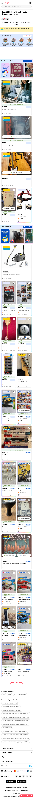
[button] (2, 3)
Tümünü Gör (27, 35)
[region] (17, 42)
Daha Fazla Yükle (16, 682)
